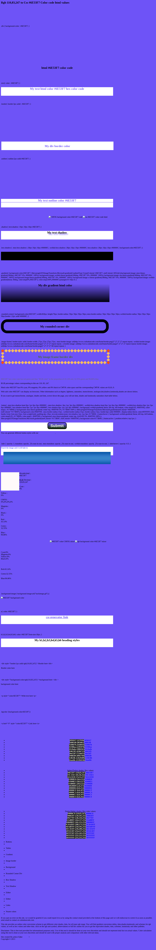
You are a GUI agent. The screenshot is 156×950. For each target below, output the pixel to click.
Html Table (10, 850)
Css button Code (21, 939)
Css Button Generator (14, 844)
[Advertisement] (78, 46)
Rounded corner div (13, 876)
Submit (57, 425)
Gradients (9, 857)
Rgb (32, 937)
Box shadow (11, 882)
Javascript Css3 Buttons (15, 901)
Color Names (11, 907)
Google (26, 937)
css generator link (57, 617)
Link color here (7, 728)
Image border (11, 863)
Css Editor (10, 895)
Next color (10, 914)
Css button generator (47, 433)
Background (10, 869)
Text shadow (11, 888)
